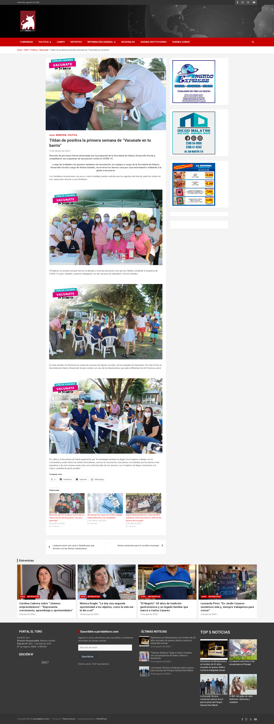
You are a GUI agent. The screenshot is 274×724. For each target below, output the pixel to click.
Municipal (61, 135)
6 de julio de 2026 (27, 614)
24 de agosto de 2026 (160, 661)
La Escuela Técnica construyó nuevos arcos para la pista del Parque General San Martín (172, 669)
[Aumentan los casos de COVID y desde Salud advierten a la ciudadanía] (105, 503)
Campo (61, 42)
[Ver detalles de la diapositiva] (193, 81)
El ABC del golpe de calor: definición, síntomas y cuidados (241, 699)
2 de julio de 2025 (208, 614)
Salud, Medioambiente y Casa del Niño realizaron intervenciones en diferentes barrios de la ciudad (143, 518)
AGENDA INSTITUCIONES (154, 42)
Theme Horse (68, 719)
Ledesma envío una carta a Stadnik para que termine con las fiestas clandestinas (73, 547)
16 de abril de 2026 (148, 614)
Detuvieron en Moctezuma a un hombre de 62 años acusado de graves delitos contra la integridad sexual (173, 640)
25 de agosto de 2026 (160, 646)
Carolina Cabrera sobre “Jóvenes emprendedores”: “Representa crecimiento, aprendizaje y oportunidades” (46, 607)
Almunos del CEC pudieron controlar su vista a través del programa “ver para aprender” (66, 518)
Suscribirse (87, 656)
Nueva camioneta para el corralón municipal (138, 545)
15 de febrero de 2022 (59, 151)
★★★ (52, 135)
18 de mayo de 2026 (89, 614)
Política (44, 42)
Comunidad (26, 42)
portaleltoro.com (41, 719)
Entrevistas (26, 560)
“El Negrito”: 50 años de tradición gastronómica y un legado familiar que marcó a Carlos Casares (164, 607)
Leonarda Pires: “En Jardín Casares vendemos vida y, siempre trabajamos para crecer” (227, 607)
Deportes (76, 42)
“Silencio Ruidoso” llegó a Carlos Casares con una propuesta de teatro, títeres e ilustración (171, 655)
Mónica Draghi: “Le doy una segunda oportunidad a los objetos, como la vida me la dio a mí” (106, 607)
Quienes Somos (181, 42)
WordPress (101, 719)
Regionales (128, 42)
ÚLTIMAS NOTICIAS (154, 631)
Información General (100, 42)
